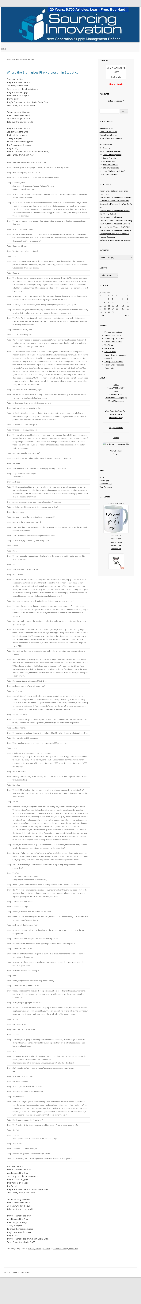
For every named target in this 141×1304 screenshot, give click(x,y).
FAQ (116, 391)
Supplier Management (112, 151)
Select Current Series (108, 131)
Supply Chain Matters (113, 342)
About (116, 384)
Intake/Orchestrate (111, 168)
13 (128, 302)
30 (109, 312)
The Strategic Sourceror (114, 338)
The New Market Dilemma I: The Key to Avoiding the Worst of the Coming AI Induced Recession (115, 233)
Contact (116, 437)
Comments (106, 484)
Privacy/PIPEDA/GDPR (116, 388)
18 (117, 305)
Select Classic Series (108, 135)
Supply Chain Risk (110, 174)
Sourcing (106, 148)
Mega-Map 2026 (106, 128)
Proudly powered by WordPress (16, 1272)
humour (31, 1248)
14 (100, 305)
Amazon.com (116, 539)
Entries (104, 480)
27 (128, 309)
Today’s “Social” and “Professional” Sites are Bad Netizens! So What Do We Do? (116, 204)
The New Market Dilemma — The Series (116, 197)
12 (123, 302)
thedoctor (73, 1248)
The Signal (109, 345)
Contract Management (112, 154)
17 (113, 305)
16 (109, 305)
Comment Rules (116, 394)
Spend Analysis (109, 158)
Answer (116, 454)
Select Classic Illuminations (111, 138)
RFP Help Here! (116, 414)
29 (105, 312)
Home (3, 49)
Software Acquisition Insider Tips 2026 (115, 240)
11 (117, 302)
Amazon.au (116, 548)
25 (117, 309)
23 (109, 309)
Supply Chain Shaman (114, 361)
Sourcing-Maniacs (42, 1248)
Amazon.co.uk (116, 542)
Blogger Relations (116, 427)
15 (105, 305)
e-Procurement (109, 161)
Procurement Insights (113, 332)
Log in (102, 477)
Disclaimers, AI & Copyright (116, 397)
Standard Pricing (116, 417)
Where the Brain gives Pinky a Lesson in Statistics (42, 72)
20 (128, 305)
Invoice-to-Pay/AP (110, 164)
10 (113, 302)
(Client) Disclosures (116, 401)
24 (113, 309)
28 (100, 312)
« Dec (102, 315)
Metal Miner (109, 348)
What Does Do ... (116, 411)
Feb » (127, 315)
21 (100, 309)
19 (123, 305)
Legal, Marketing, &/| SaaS (114, 171)
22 (105, 309)
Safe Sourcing (110, 351)
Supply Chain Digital (113, 335)
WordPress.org (106, 487)
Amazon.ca (116, 535)
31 (113, 312)
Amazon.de (116, 545)
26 (123, 309)
